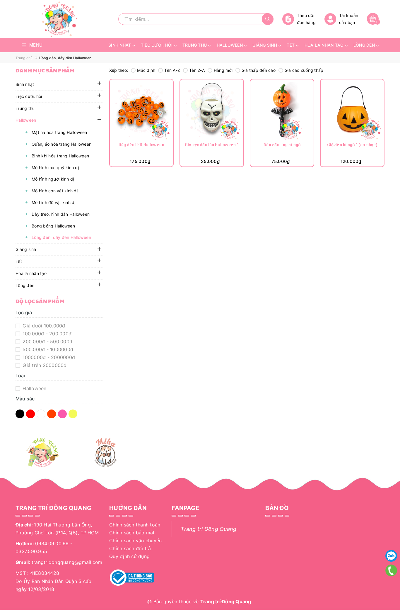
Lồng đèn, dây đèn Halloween (61, 237)
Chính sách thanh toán (134, 525)
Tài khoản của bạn (348, 19)
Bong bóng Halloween (53, 225)
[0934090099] (391, 570)
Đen (21, 414)
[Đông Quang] (43, 452)
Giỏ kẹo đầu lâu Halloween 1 (212, 145)
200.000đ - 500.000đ (46, 341)
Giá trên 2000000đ (44, 365)
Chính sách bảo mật (132, 533)
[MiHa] (105, 452)
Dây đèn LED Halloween (141, 145)
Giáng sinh (26, 249)
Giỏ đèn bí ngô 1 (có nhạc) (352, 145)
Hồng (63, 414)
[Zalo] (391, 556)
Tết (19, 261)
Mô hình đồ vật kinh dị (54, 202)
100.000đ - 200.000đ (46, 334)
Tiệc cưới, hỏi (29, 96)
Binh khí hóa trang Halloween (60, 155)
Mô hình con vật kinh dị (55, 190)
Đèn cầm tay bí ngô (282, 145)
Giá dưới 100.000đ (43, 326)
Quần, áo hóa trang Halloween (61, 144)
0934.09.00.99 (52, 543)
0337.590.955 (31, 551)
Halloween (26, 120)
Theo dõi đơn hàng (306, 19)
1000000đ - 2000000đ (48, 357)
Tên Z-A (197, 70)
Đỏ (31, 414)
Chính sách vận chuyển (135, 540)
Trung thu (25, 108)
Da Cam (52, 414)
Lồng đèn (25, 285)
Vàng (74, 414)
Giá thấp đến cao (259, 70)
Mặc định (146, 70)
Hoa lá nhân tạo (31, 273)
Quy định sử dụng (129, 556)
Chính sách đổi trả (130, 548)
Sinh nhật (25, 84)
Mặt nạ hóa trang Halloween (59, 132)
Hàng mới (223, 70)
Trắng (42, 414)
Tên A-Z (172, 70)
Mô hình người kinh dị (53, 178)
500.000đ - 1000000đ (47, 349)
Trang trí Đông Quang (208, 529)
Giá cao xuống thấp (304, 70)
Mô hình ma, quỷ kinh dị (55, 167)
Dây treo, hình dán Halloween (61, 214)
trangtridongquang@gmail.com (67, 562)
